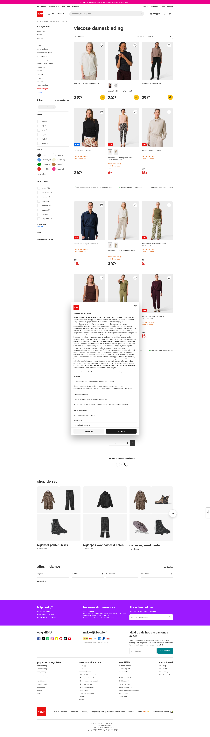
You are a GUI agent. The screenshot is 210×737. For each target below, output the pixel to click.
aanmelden (165, 651)
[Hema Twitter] (43, 638)
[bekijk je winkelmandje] (170, 13)
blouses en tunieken (45, 63)
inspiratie (82, 696)
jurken (39, 71)
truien (39, 35)
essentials (41, 31)
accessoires (145, 574)
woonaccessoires (43, 678)
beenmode (110, 574)
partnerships (123, 693)
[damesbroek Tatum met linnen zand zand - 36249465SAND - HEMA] (110, 245)
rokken (40, 74)
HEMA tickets (83, 690)
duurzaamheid (124, 672)
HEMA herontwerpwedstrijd (89, 681)
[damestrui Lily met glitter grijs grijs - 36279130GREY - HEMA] (116, 85)
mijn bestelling (44, 611)
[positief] (119, 464)
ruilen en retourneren (47, 617)
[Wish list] (165, 13)
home (39, 21)
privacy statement (60, 712)
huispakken (41, 67)
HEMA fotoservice (85, 684)
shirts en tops (42, 49)
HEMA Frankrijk (163, 672)
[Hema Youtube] (69, 638)
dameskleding (55, 21)
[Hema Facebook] (38, 638)
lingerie (40, 574)
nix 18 (140, 712)
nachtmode (76, 574)
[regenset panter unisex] (59, 518)
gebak (39, 690)
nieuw (39, 92)
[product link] (89, 61)
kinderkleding (42, 669)
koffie (39, 693)
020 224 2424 (88, 611)
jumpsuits (41, 81)
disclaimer (74, 712)
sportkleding (42, 56)
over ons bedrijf (125, 666)
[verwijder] (47, 107)
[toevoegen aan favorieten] (101, 45)
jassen (39, 45)
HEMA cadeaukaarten (86, 687)
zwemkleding (42, 60)
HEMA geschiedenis (126, 678)
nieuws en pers (124, 675)
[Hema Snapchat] (56, 638)
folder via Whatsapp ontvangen (90, 675)
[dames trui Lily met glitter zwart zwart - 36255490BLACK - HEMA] (110, 85)
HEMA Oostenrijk (164, 675)
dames (45, 21)
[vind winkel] (169, 617)
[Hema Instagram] (52, 638)
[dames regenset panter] (151, 518)
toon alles (41, 174)
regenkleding (42, 85)
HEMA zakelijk (124, 681)
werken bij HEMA (125, 669)
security (85, 712)
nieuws (81, 699)
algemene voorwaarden (116, 712)
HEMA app (82, 666)
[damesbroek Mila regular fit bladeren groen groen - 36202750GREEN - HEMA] (116, 152)
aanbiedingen (42, 89)
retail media (123, 696)
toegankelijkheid (97, 712)
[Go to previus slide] (37, 513)
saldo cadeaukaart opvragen (129, 690)
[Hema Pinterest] (60, 638)
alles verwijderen (62, 100)
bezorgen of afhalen (46, 614)
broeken (40, 42)
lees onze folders (85, 672)
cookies (131, 712)
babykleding (41, 672)
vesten (40, 38)
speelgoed (41, 687)
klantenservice (124, 684)
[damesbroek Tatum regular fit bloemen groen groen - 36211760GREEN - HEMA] (116, 245)
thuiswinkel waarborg (161, 712)
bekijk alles (168, 567)
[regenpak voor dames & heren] (105, 518)
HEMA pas (82, 669)
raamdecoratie (42, 684)
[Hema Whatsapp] (47, 638)
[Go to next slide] (173, 513)
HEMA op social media (87, 678)
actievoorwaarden (125, 687)
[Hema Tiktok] (65, 638)
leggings (40, 78)
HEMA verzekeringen (86, 693)
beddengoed (42, 675)
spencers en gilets (44, 53)
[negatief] (125, 464)
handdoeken (41, 681)
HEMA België (162, 666)
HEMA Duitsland (163, 669)
